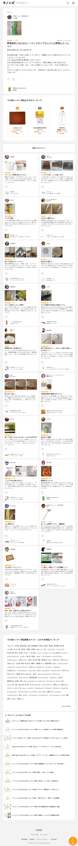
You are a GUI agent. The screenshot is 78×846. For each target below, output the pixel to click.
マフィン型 (10, 684)
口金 (16, 684)
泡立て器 (21, 684)
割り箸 (35, 660)
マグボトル (56, 688)
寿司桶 (18, 674)
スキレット (39, 649)
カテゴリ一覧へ (66, 706)
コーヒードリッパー (22, 667)
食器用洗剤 (48, 663)
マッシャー (64, 652)
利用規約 (31, 839)
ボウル (39, 670)
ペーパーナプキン (57, 656)
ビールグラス (64, 688)
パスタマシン (53, 677)
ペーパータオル (46, 656)
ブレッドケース (23, 677)
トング (39, 652)
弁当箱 (17, 681)
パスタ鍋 (9, 649)
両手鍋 (46, 645)
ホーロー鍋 (17, 649)
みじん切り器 (56, 652)
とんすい (13, 698)
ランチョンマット (12, 660)
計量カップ (56, 684)
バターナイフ (51, 649)
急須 (20, 695)
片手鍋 (41, 645)
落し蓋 (28, 656)
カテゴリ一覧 (34, 834)
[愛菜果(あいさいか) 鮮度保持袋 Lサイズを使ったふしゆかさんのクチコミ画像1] (14, 28)
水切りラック (11, 663)
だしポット (49, 667)
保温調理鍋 (34, 645)
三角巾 (30, 660)
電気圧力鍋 (23, 645)
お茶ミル (31, 667)
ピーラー (26, 652)
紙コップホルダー (26, 674)
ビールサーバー (40, 667)
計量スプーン (64, 684)
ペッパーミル (32, 670)
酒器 (8, 698)
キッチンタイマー (46, 684)
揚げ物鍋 (56, 645)
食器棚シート (40, 663)
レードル (45, 652)
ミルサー (22, 656)
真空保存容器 (33, 677)
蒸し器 (60, 677)
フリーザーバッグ (12, 677)
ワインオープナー (56, 670)
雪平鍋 (23, 649)
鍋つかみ (27, 663)
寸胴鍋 (28, 649)
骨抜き (33, 656)
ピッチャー (58, 691)
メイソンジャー (33, 695)
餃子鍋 (62, 645)
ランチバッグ (42, 681)
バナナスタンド (22, 670)
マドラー (25, 695)
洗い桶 (18, 663)
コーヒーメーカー (63, 663)
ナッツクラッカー (43, 677)
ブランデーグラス (22, 691)
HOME (39, 830)
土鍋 (28, 645)
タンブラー (30, 688)
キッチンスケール (35, 684)
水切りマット (64, 660)
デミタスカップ (39, 688)
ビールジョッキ (11, 691)
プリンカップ (51, 681)
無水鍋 (51, 645)
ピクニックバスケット (30, 681)
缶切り (35, 674)
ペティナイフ (60, 649)
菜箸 (67, 695)
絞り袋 (27, 684)
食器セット (20, 698)
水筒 (21, 681)
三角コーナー (23, 660)
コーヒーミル (11, 667)
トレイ (24, 688)
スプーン (9, 688)
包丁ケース (65, 670)
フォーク (16, 688)
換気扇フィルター (46, 660)
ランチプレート (43, 695)
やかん (55, 663)
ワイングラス (42, 691)
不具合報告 (54, 839)
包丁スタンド (11, 674)
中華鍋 (33, 649)
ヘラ (50, 652)
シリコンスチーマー (13, 656)
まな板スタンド (11, 670)
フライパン (10, 645)
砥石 (16, 652)
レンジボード (46, 670)
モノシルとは (43, 834)
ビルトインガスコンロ (44, 674)
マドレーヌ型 (59, 681)
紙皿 (22, 663)
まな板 (20, 652)
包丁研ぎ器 (10, 652)
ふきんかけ (56, 667)
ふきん (38, 656)
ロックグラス (33, 691)
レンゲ (63, 695)
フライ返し (33, 652)
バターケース (56, 674)
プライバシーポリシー (42, 839)
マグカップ (48, 688)
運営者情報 (24, 839)
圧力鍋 (17, 645)
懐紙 (39, 660)
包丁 (45, 649)
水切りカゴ (56, 660)
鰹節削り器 (10, 681)
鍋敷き (33, 663)
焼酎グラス (50, 691)
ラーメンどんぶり (54, 695)
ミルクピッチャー (12, 695)
